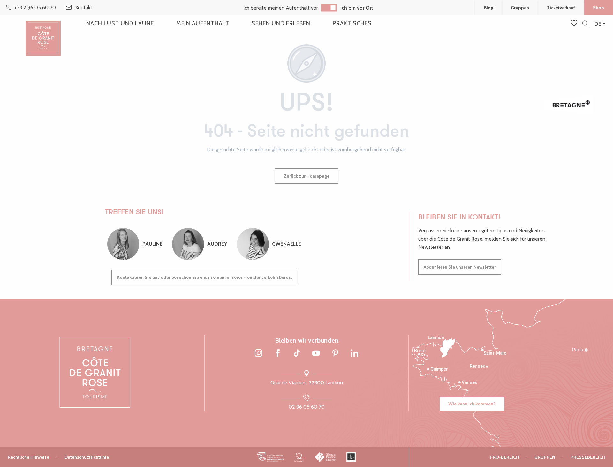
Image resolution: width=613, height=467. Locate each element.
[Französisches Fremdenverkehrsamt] (325, 457)
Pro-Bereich (504, 457)
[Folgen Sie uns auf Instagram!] (258, 353)
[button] (585, 24)
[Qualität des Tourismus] (299, 457)
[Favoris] (575, 24)
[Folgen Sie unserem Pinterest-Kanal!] (335, 353)
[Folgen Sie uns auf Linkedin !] (354, 353)
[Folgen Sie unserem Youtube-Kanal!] (316, 353)
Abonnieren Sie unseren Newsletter (460, 267)
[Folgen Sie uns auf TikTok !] (296, 353)
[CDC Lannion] (270, 457)
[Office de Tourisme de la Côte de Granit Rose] (43, 33)
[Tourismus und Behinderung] (351, 457)
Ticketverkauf (561, 8)
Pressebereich (588, 457)
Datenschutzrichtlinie (86, 457)
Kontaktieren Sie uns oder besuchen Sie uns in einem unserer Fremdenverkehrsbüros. (204, 277)
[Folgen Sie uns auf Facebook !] (277, 353)
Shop (598, 8)
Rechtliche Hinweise (28, 457)
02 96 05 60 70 (307, 407)
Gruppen (520, 8)
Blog (488, 8)
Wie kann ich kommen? (472, 404)
